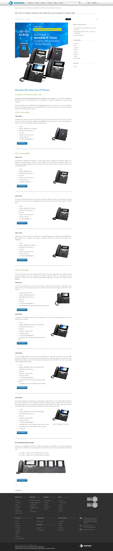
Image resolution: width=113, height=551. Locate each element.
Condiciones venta (32, 546)
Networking (18, 511)
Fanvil (46, 509)
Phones (18, 500)
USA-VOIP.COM (19, 538)
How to (76, 52)
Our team (18, 525)
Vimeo (60, 525)
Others (75, 56)
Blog (55, 3)
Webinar (76, 54)
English (94, 3)
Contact (60, 3)
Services (43, 3)
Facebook (61, 521)
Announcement (62, 502)
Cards (17, 509)
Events (75, 50)
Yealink (46, 502)
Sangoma (47, 506)
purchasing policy (50, 548)
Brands (37, 3)
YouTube (61, 530)
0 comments (27, 19)
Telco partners (40, 530)
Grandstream (48, 500)
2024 (75, 66)
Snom (46, 504)
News (75, 45)
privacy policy (26, 548)
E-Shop (18, 527)
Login (88, 3)
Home (16, 8)
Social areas (40, 521)
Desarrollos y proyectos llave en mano (34, 508)
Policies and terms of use (21, 546)
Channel (39, 528)
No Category (77, 58)
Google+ (61, 527)
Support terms (41, 546)
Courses (76, 43)
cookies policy (18, 548)
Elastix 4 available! (78, 35)
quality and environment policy (37, 548)
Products (30, 3)
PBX (17, 504)
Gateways (18, 506)
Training (49, 3)
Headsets (18, 502)
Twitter (60, 523)
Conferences (19, 513)
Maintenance (33, 511)
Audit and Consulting (35, 500)
